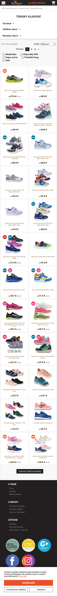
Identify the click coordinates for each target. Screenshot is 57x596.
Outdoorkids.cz (11, 8)
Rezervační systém (16, 527)
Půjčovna (12, 524)
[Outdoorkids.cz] (28, 3)
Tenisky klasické (36, 8)
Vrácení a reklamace (17, 512)
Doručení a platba (16, 509)
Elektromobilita (15, 494)
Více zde (23, 576)
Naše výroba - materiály (18, 530)
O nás (11, 488)
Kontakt (12, 491)
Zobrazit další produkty (30, 471)
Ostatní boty (23, 8)
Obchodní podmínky (17, 506)
